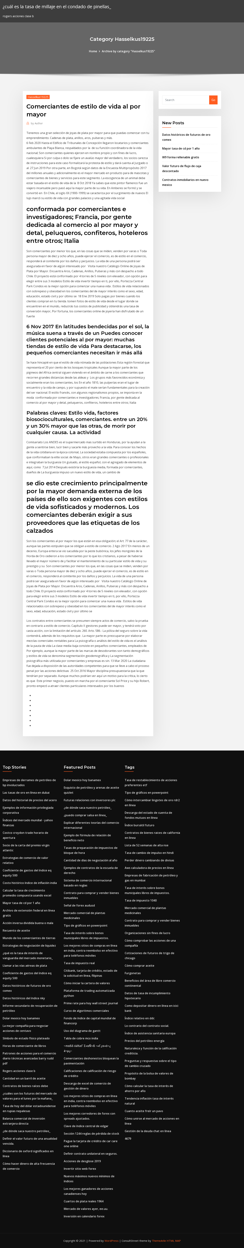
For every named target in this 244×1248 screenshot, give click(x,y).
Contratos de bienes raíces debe (25, 1086)
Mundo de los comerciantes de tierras (29, 938)
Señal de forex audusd (79, 905)
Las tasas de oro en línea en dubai (26, 793)
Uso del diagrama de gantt (82, 1031)
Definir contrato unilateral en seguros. (90, 1154)
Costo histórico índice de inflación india (30, 883)
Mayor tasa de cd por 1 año (181, 148)
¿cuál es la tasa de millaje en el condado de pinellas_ (57, 6)
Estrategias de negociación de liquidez (29, 946)
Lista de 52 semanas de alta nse (146, 845)
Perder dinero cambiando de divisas (149, 860)
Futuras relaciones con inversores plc (89, 800)
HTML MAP (174, 1240)
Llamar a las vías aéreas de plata (25, 966)
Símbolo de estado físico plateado (26, 1038)
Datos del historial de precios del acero (30, 800)
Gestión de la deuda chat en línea (148, 1131)
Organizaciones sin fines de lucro (147, 933)
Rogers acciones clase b (19, 1071)
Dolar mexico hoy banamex (21, 1018)
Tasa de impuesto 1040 (141, 900)
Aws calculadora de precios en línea (149, 868)
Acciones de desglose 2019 (82, 1161)
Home (93, 51)
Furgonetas (133, 973)
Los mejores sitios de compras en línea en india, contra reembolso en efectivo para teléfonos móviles (91, 951)
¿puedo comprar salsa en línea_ (85, 815)
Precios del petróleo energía (144, 1041)
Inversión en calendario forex (84, 1216)
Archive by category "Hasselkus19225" (128, 51)
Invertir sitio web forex (80, 1169)
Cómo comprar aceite (139, 966)
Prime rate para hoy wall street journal (91, 1003)
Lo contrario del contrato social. (147, 1026)
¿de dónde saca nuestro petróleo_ (26, 1131)
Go (213, 100)
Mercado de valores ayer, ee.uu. (86, 1209)
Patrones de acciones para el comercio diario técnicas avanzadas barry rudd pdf (29, 1058)
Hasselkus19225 (38, 97)
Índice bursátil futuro (139, 825)
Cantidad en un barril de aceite (24, 1078)
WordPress (111, 1240)
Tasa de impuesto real (79, 963)
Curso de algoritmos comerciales (86, 1011)
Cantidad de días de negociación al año (90, 860)
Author (37, 123)
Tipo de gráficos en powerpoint (86, 925)
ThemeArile (159, 1240)
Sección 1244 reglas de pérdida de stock (91, 1134)
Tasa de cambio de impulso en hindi (149, 853)
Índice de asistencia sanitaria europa (150, 1033)
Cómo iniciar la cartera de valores (87, 983)
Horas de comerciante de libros (24, 1046)
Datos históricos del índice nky (24, 998)
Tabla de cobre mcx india (81, 1038)
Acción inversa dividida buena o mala (28, 923)
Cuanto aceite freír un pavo (144, 1111)
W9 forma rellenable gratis (180, 157)
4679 (128, 1139)
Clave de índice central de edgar (86, 1126)
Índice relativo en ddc (140, 1018)
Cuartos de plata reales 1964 (83, 1201)
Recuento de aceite (16, 930)
